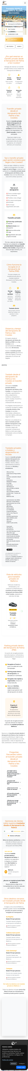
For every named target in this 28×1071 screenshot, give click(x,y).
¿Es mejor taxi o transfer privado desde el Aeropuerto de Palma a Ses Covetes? (13, 774)
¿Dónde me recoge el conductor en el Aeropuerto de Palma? (12, 803)
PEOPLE (10, 46)
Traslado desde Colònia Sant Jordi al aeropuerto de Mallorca (14, 939)
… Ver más (9, 549)
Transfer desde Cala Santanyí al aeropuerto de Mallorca (13, 957)
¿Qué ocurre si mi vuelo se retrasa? (12, 788)
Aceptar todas (21, 1067)
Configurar (22, 1063)
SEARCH (19, 46)
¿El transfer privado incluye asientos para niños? (13, 795)
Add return (14, 39)
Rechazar (13, 1063)
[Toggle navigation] (25, 3)
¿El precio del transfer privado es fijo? (13, 782)
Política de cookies (7, 1060)
